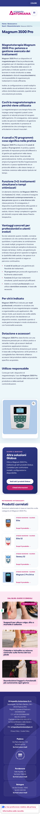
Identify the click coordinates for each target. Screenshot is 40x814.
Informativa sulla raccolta (13, 811)
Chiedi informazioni (20, 488)
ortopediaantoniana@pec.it (21, 727)
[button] (34, 12)
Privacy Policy (15, 731)
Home (4, 24)
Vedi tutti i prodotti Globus (20, 481)
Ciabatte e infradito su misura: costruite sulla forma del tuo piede (18, 652)
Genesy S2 (20, 557)
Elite (18, 520)
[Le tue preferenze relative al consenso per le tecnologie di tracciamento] (2, 611)
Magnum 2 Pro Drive (25, 575)
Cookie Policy (25, 731)
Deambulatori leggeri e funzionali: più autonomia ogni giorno (20, 682)
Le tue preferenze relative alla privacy (20, 807)
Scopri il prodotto (23, 528)
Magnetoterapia (13, 26)
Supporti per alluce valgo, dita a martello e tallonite (19, 623)
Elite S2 (19, 538)
